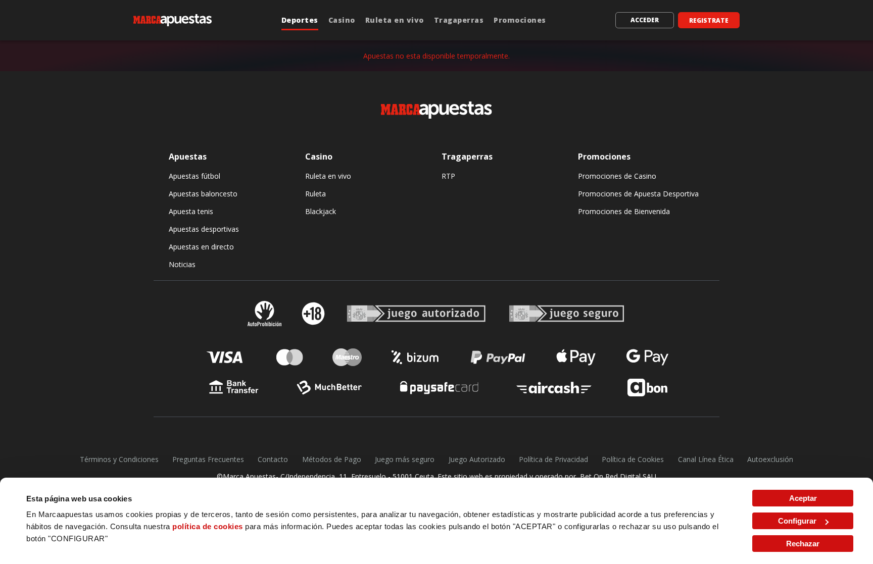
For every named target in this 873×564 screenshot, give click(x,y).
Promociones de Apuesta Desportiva (638, 193)
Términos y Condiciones (119, 459)
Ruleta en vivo (394, 20)
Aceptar (803, 498)
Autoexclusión (770, 459)
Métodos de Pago (331, 459)
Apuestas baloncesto (203, 193)
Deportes (299, 20)
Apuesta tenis (191, 211)
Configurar (797, 521)
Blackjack (320, 211)
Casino (341, 20)
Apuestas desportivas (204, 229)
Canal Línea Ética (706, 459)
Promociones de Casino (617, 176)
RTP (448, 176)
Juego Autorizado (477, 459)
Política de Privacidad (553, 459)
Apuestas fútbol (194, 176)
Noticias (182, 264)
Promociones (520, 20)
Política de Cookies (633, 459)
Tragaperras (459, 20)
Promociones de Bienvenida (624, 211)
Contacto (273, 459)
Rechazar (802, 543)
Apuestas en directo (201, 246)
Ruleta (315, 193)
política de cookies (207, 526)
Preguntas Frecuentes (208, 459)
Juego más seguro (404, 459)
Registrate (709, 20)
